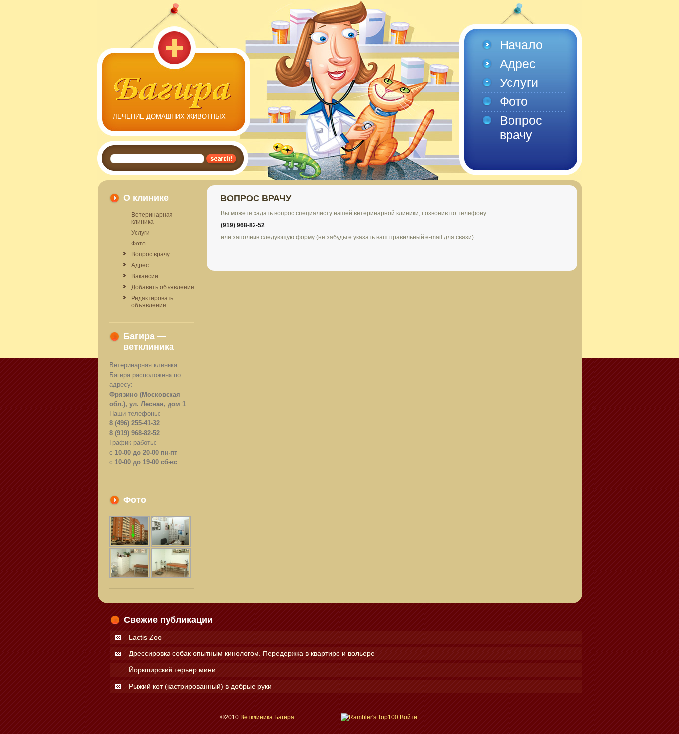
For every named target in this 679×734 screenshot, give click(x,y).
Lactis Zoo (145, 637)
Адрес (140, 265)
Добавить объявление (162, 287)
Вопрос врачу (150, 254)
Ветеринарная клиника (152, 218)
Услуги (140, 232)
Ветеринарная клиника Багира (173, 93)
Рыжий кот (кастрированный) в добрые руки (200, 686)
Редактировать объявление (152, 302)
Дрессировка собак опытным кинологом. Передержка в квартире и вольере (252, 653)
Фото (138, 243)
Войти (408, 717)
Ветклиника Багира (267, 717)
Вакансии (144, 276)
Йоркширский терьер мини (172, 670)
